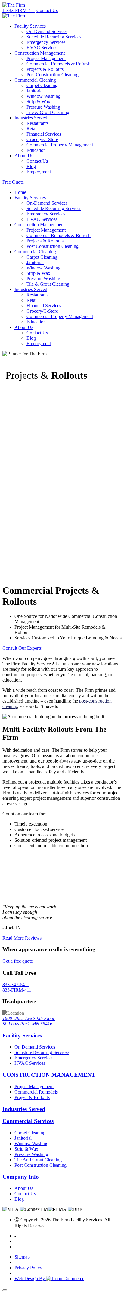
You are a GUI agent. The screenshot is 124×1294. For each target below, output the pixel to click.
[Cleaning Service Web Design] (65, 1278)
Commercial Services (28, 1121)
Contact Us (47, 10)
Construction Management (39, 53)
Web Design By (30, 1278)
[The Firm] (13, 5)
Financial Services (43, 134)
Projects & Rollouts (45, 69)
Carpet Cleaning (41, 85)
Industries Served (30, 117)
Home (20, 192)
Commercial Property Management (59, 144)
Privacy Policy (28, 1267)
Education (36, 150)
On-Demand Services (46, 31)
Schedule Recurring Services (53, 36)
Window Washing (43, 96)
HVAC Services (41, 47)
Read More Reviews (22, 937)
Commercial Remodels (36, 1091)
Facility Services (30, 26)
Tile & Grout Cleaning (47, 112)
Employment (38, 171)
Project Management (46, 58)
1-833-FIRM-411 (18, 10)
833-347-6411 (16, 987)
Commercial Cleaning (35, 80)
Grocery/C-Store (42, 139)
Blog (31, 166)
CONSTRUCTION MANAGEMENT (48, 1075)
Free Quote (13, 182)
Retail (32, 128)
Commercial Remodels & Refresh (58, 63)
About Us (23, 155)
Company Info (20, 1177)
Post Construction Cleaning (52, 74)
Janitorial (35, 90)
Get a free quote (17, 961)
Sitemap (22, 1256)
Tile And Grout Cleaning (38, 1159)
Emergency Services (45, 42)
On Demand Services (34, 1046)
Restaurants (37, 123)
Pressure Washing (43, 107)
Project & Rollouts (32, 1097)
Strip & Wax (38, 101)
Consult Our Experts (22, 648)
